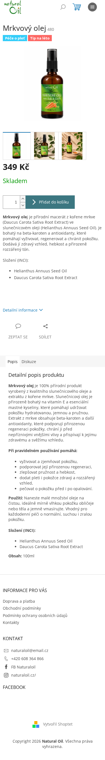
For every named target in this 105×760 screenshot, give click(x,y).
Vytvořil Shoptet (58, 724)
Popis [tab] (13, 361)
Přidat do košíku (54, 202)
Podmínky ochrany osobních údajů (35, 615)
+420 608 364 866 (27, 658)
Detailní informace (20, 310)
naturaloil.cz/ (23, 675)
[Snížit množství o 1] (22, 205)
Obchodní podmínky (22, 608)
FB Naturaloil (23, 667)
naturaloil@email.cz (29, 650)
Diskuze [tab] (29, 361)
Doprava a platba (19, 601)
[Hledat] (63, 7)
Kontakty (11, 622)
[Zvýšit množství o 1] (22, 199)
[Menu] (92, 7)
